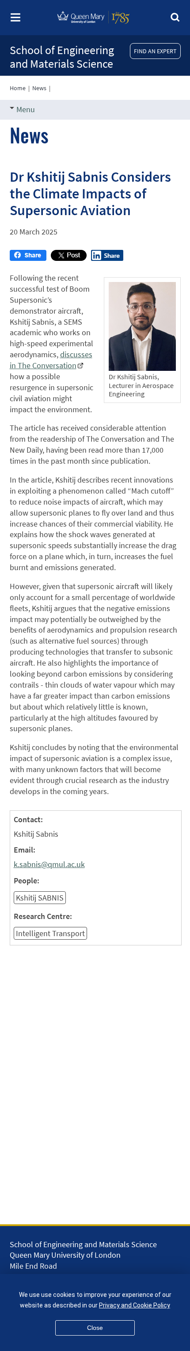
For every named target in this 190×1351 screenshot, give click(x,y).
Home (18, 88)
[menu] (15, 20)
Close (95, 1327)
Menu (25, 109)
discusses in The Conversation (51, 359)
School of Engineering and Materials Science (62, 57)
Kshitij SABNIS (40, 898)
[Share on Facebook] (28, 258)
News (39, 88)
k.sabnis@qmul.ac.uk (49, 864)
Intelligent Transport (50, 933)
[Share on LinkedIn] (107, 258)
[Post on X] (69, 258)
